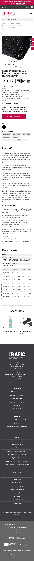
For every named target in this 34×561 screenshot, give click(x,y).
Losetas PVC (17, 408)
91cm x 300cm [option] (6, 137)
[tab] (17, 148)
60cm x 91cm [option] (6, 134)
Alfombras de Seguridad (13, 23)
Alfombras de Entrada (17, 398)
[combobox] (18, 19)
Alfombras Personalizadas (17, 402)
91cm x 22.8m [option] (16, 137)
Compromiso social (17, 482)
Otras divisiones (17, 479)
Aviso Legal (17, 532)
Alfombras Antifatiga (17, 392)
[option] (4, 127)
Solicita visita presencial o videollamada (17, 426)
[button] (5, 50)
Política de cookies (17, 503)
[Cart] (32, 7)
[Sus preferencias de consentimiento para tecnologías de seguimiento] (1, 291)
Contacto (17, 430)
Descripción (7, 148)
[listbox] (17, 127)
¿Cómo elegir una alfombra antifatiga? (17, 461)
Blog (17, 441)
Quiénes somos (17, 475)
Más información (10, 250)
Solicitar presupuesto (14, 116)
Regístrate (17, 496)
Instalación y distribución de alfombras (17, 420)
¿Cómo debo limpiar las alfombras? (17, 451)
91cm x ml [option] (16, 140)
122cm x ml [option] (24, 140)
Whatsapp (17, 423)
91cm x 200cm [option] (26, 134)
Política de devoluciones (17, 489)
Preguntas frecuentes (17, 444)
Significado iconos (17, 458)
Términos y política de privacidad (17, 527)
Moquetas (17, 405)
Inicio (3, 23)
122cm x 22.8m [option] (7, 140)
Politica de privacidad (17, 499)
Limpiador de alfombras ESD (10, 332)
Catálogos (17, 448)
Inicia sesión (17, 493)
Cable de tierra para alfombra (25, 332)
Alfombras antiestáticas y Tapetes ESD (12, 25)
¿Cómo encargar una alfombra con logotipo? (17, 464)
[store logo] (8, 16)
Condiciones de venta (17, 486)
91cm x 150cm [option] (16, 134)
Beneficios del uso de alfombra (17, 454)
